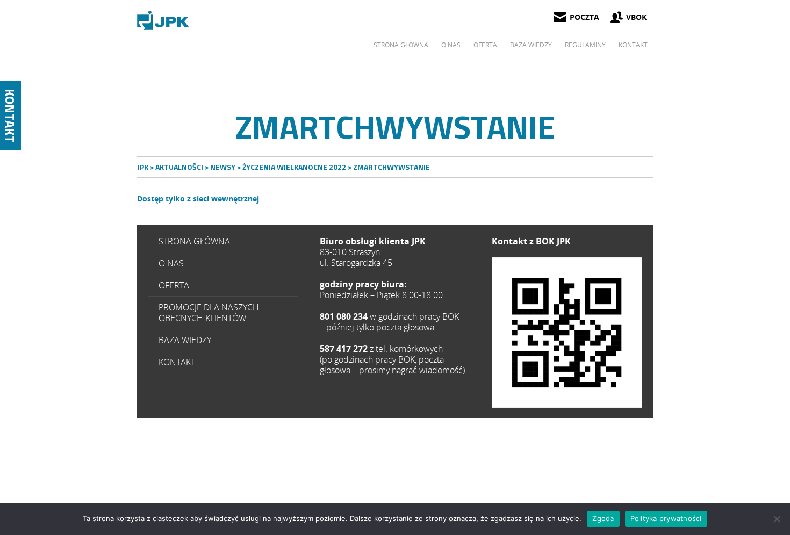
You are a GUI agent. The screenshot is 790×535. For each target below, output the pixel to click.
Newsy (222, 166)
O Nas (451, 44)
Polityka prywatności (666, 518)
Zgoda (603, 518)
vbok (636, 17)
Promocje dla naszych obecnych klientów (209, 312)
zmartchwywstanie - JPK (164, 20)
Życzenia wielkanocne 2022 (294, 166)
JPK (142, 166)
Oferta (485, 44)
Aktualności (179, 166)
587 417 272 (567, 332)
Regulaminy (585, 44)
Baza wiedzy (531, 44)
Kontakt (633, 44)
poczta (584, 17)
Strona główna (401, 44)
